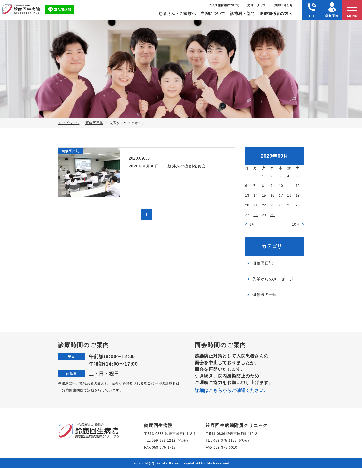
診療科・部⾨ (242, 13)
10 (281, 186)
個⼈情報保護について (224, 5)
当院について (213, 13)
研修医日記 (262, 263)
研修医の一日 (264, 294)
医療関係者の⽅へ (276, 13)
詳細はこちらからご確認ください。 (232, 390)
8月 (252, 224)
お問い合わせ (283, 5)
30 (272, 215)
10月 (296, 224)
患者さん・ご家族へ (177, 13)
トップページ (68, 123)
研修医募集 (94, 123)
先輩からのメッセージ (272, 279)
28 (255, 215)
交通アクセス (256, 5)
